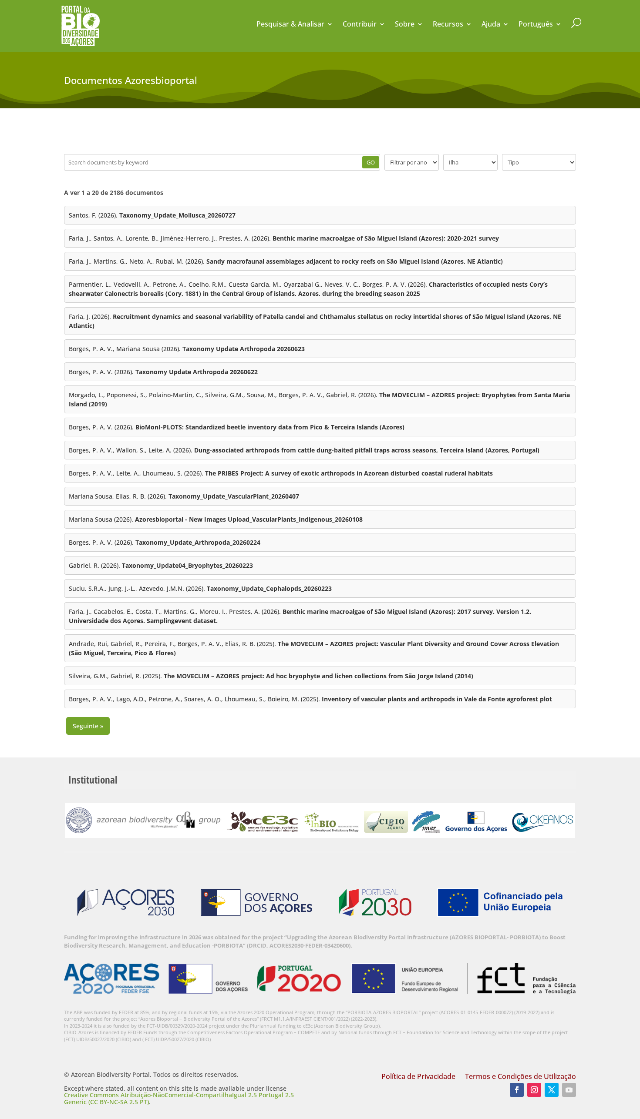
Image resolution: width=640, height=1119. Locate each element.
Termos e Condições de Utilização (520, 1077)
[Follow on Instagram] (534, 1090)
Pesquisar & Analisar (290, 25)
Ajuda (491, 25)
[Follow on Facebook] (517, 1090)
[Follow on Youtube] (569, 1090)
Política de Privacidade (418, 1077)
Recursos (448, 25)
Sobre (404, 25)
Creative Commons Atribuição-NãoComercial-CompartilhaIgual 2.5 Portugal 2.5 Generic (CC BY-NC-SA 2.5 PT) (179, 1098)
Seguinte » (88, 726)
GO (371, 162)
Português (536, 25)
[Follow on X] (552, 1090)
